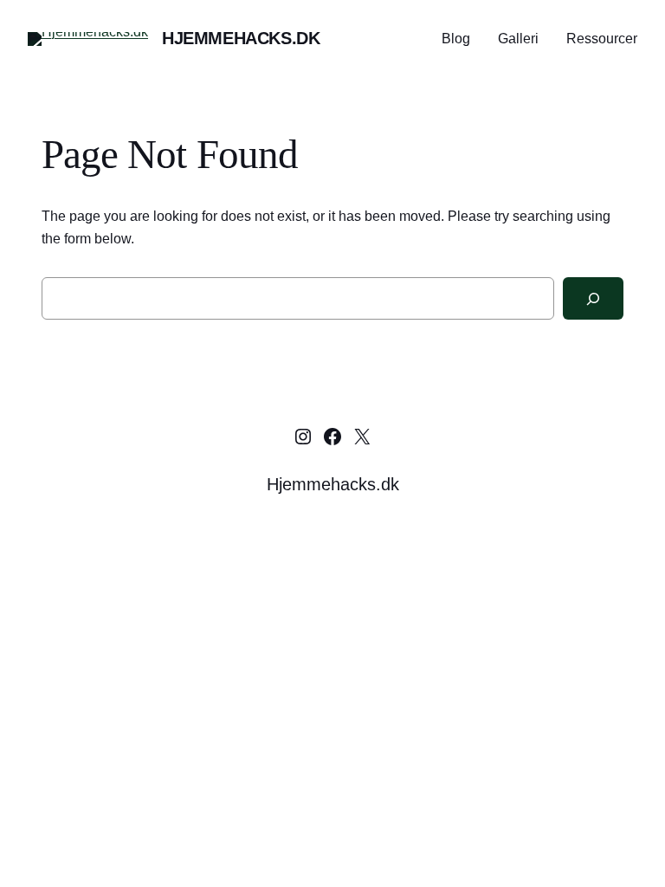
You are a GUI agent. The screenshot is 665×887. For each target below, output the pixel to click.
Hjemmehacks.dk (241, 38)
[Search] (593, 298)
